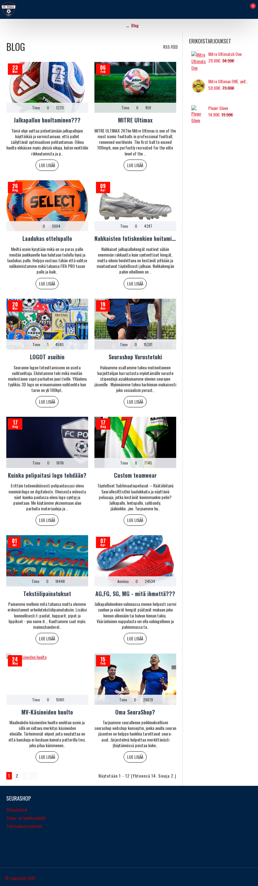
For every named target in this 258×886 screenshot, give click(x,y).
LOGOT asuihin (47, 357)
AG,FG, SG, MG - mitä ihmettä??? (135, 593)
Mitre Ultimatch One (225, 54)
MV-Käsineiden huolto (47, 712)
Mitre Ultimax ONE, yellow (229, 81)
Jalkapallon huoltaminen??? (47, 120)
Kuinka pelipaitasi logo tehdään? (47, 475)
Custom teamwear (135, 475)
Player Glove (218, 108)
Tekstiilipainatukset (47, 593)
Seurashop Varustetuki (135, 357)
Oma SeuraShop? (135, 712)
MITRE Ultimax (135, 120)
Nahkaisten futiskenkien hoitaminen (135, 238)
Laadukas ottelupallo (47, 238)
